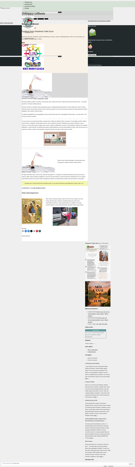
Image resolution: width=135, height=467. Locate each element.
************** (92, 318)
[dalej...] (87, 378)
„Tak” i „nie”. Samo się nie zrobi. (100, 324)
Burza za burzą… (89, 441)
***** (89, 311)
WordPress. (110, 466)
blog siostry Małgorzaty (30, 24)
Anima (105, 466)
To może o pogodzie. (89, 381)
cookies (89, 59)
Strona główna (91, 57)
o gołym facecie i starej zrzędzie (92, 363)
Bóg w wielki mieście (93, 349)
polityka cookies (16, 463)
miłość (35, 18)
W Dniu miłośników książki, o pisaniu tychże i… (96, 418)
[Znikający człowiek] (37, 97)
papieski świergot (92, 351)
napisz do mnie (91, 62)
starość (46, 18)
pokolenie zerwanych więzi (91, 400)
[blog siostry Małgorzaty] (28, 28)
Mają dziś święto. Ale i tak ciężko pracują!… (95, 420)
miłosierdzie (41, 18)
